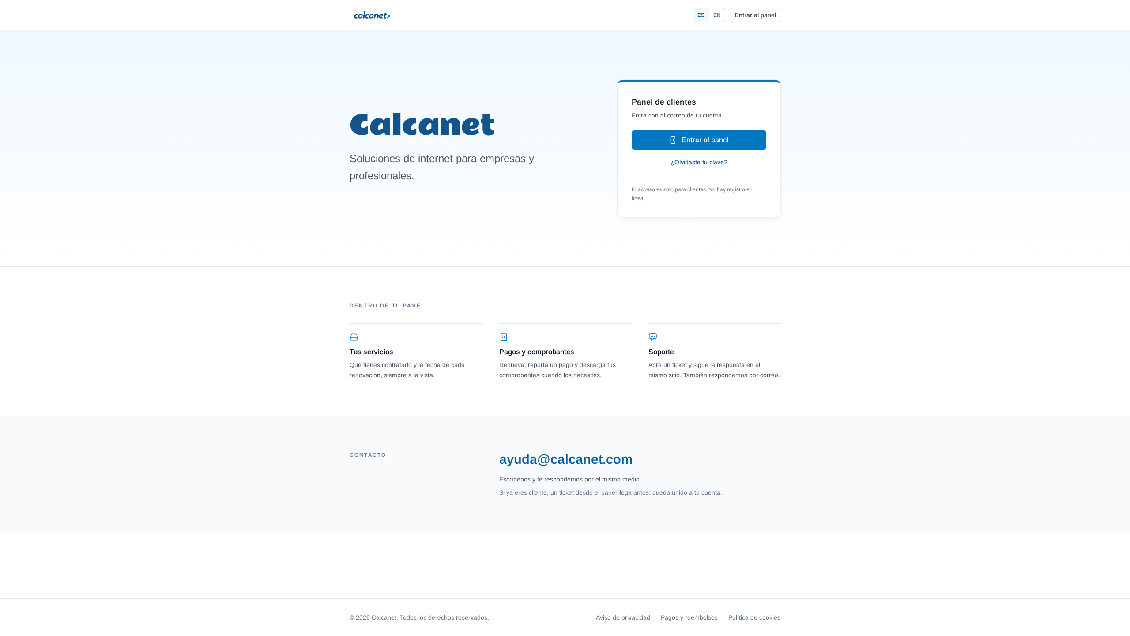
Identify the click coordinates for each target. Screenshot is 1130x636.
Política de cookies (754, 617)
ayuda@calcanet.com (566, 459)
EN (717, 15)
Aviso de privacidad (623, 617)
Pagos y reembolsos (689, 617)
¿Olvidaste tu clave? (698, 162)
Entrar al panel (755, 15)
